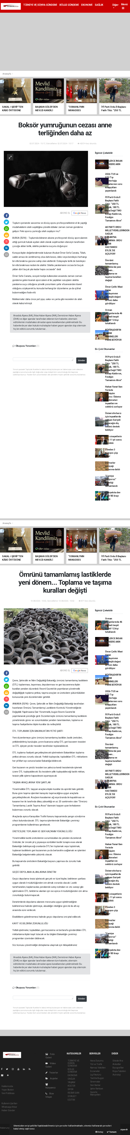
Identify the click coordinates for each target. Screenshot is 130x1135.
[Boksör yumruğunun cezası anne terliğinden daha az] (46, 178)
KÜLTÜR (71, 1085)
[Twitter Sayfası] (8, 1069)
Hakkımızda (7, 1086)
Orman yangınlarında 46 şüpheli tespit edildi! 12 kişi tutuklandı (113, 317)
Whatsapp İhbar (9, 1107)
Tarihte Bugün (97, 1078)
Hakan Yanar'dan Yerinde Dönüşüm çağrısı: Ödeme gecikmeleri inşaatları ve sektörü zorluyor (113, 396)
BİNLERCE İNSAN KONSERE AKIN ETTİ (113, 164)
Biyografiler (118, 1067)
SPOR (70, 1089)
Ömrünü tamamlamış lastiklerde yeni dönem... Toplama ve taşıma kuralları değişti (113, 270)
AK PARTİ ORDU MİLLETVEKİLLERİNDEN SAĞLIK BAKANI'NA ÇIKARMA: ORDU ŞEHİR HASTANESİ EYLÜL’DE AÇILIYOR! (117, 240)
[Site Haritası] (3, 1075)
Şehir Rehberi (96, 1088)
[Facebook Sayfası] (3, 1069)
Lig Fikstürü (95, 1074)
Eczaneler (95, 1071)
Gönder (81, 360)
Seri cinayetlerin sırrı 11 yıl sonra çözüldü (113, 439)
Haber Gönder (8, 1110)
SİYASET (72, 1096)
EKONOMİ (86, 4)
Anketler (117, 1064)
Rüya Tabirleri (119, 1071)
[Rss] (31, 1069)
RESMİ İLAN (73, 1092)
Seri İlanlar (95, 1085)
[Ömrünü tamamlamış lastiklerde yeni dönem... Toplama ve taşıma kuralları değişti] (46, 636)
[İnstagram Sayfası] (14, 1069)
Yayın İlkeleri (8, 1089)
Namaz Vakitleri (98, 1067)
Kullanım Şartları (9, 1103)
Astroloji (116, 1074)
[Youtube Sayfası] (19, 1069)
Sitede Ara (118, 1060)
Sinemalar (95, 1081)
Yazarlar (53, 1072)
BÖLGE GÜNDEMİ (69, 4)
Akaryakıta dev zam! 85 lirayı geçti (112, 495)
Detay (100, 1132)
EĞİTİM (71, 1099)
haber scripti (6, 1131)
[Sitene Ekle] (9, 1075)
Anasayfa (7, 74)
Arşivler (53, 1078)
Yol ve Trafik (96, 1064)
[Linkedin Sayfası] (25, 1069)
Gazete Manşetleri (95, 1093)
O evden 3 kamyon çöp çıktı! (111, 453)
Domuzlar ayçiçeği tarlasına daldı (112, 466)
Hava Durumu (97, 1060)
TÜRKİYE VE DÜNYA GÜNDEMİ (40, 4)
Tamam (113, 1132)
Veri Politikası (8, 1093)
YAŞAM (71, 1082)
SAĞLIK (99, 4)
